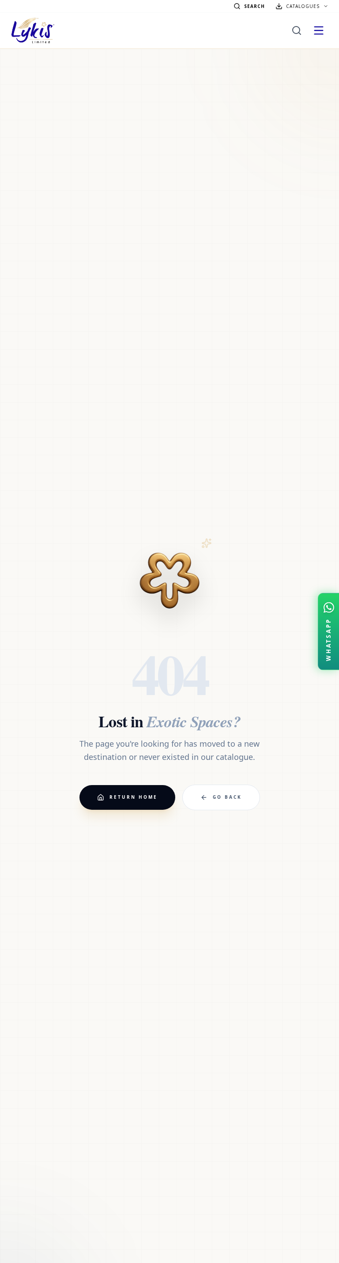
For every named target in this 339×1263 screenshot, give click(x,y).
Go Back (227, 797)
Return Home (133, 797)
